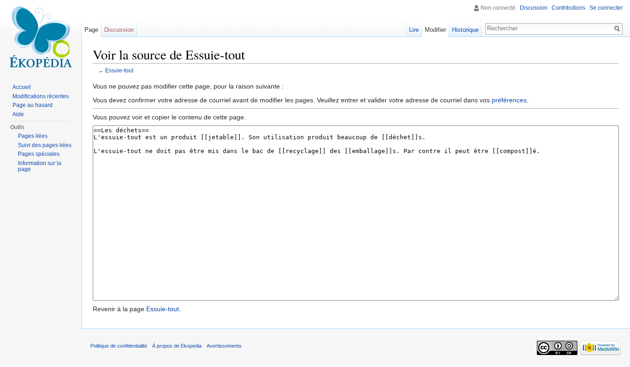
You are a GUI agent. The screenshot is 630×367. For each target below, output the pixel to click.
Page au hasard (32, 105)
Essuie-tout (119, 70)
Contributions (568, 8)
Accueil (21, 87)
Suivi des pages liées (44, 145)
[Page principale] (40, 37)
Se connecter (606, 8)
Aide (18, 114)
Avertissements (224, 346)
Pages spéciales (38, 154)
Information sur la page (39, 166)
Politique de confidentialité (118, 346)
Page (91, 29)
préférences (509, 100)
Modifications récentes (40, 96)
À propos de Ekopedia (177, 346)
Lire (414, 29)
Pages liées (33, 136)
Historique (465, 29)
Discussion (533, 8)
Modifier (435, 29)
